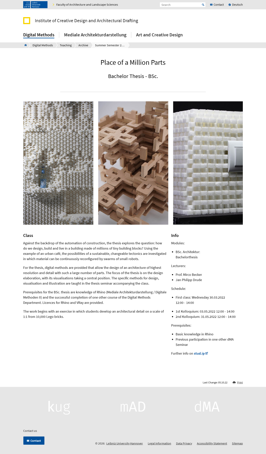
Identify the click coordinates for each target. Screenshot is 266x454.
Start (203, 4)
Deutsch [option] (237, 4)
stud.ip (199, 353)
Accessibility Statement (212, 443)
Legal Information (159, 443)
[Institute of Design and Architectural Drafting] (24, 45)
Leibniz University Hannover (124, 443)
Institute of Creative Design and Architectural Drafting (86, 20)
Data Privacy (184, 443)
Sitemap (237, 443)
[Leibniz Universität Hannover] (35, 4)
